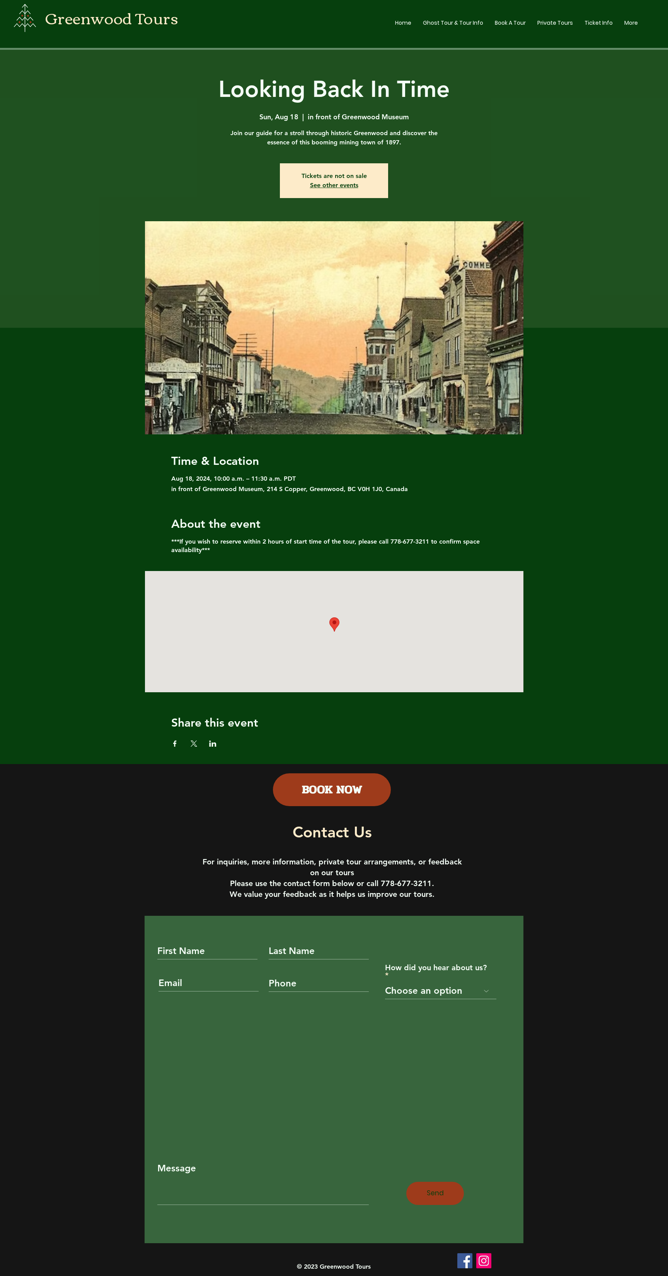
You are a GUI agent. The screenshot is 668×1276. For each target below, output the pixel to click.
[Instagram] (483, 1260)
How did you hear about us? (436, 968)
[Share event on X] (194, 744)
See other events (334, 185)
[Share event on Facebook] (175, 744)
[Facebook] (464, 1260)
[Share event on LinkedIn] (212, 744)
